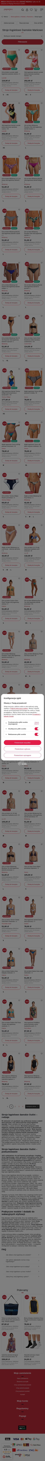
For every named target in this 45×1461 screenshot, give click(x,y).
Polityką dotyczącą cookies (19, 708)
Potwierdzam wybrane (22, 749)
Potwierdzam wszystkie (22, 742)
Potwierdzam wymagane (22, 755)
